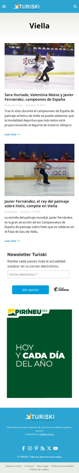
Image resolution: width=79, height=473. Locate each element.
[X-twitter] (49, 448)
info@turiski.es (46, 434)
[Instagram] (30, 448)
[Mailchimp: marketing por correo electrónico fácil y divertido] (61, 292)
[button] (75, 6)
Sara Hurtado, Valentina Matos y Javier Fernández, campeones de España (39, 97)
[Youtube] (55, 448)
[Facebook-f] (23, 448)
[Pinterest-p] (36, 448)
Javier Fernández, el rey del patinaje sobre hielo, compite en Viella (37, 203)
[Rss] (42, 448)
